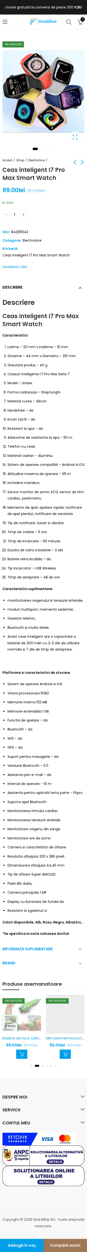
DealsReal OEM (14, 266)
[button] (31, 1066)
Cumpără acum (65, 1245)
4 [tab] (49, 149)
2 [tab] (41, 149)
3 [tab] (45, 149)
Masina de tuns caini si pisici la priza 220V (38, 1038)
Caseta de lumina (75, 137)
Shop (20, 160)
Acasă (7, 160)
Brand (8, 963)
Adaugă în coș (22, 1245)
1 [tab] (35, 149)
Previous (7, 94)
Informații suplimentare (27, 949)
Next (80, 94)
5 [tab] (53, 149)
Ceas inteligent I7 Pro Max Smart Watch (36, 255)
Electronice (36, 160)
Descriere (12, 287)
